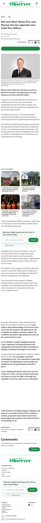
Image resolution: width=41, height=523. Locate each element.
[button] (4, 3)
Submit (33, 240)
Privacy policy (6, 472)
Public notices (6, 476)
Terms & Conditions (8, 468)
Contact (4, 470)
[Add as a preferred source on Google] (21, 42)
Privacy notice (9, 245)
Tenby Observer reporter (10, 34)
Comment (34, 449)
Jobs (3, 474)
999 (9, 17)
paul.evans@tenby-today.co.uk (15, 519)
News (3, 17)
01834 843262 (11, 516)
